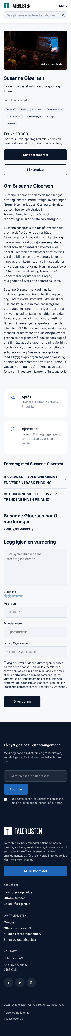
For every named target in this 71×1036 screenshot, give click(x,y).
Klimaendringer (34, 116)
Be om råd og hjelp (17, 904)
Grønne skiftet (14, 116)
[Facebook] (8, 982)
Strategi (50, 116)
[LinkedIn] (20, 982)
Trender (11, 123)
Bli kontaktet (35, 170)
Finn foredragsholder (19, 892)
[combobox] (35, 15)
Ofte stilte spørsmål (17, 928)
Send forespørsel (35, 155)
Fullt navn (10, 603)
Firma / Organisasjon (16, 643)
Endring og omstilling (31, 109)
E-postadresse (13, 623)
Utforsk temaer (14, 898)
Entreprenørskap (54, 109)
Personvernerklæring (17, 1012)
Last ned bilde (53, 64)
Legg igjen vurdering (17, 100)
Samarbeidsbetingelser (20, 939)
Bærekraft (10, 109)
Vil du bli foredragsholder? (22, 934)
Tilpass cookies (13, 1018)
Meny (63, 6)
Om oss (9, 922)
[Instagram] (31, 982)
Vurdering (10, 591)
